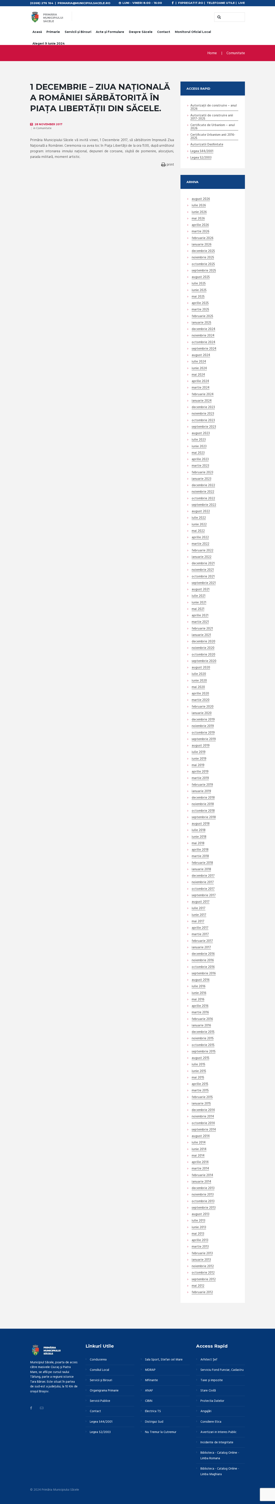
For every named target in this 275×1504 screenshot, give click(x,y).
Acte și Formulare (110, 32)
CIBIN (148, 1401)
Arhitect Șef (208, 1359)
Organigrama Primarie (104, 1390)
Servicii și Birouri (78, 32)
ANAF (149, 1390)
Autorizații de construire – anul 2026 (213, 107)
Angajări (205, 1411)
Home (212, 53)
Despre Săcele (141, 32)
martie (200, 231)
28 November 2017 (48, 124)
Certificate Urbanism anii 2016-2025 (212, 136)
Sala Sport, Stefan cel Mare (164, 1359)
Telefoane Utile (221, 3)
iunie (199, 212)
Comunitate (235, 53)
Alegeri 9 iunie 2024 (48, 43)
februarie (202, 238)
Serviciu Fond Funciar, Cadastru (222, 1370)
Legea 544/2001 (201, 151)
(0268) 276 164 (41, 3)
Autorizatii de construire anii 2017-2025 (211, 117)
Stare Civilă (208, 1390)
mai (198, 219)
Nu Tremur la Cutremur (160, 1432)
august (201, 199)
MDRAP (150, 1370)
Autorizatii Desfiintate (206, 145)
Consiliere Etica (210, 1421)
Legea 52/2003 (200, 158)
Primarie (53, 32)
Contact (163, 32)
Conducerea (98, 1359)
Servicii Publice (100, 1401)
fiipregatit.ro (190, 3)
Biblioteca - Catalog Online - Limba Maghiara (219, 1471)
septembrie (204, 271)
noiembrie (203, 257)
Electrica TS (153, 1411)
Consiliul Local (99, 1370)
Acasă (37, 32)
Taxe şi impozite (211, 1380)
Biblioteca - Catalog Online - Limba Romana (219, 1455)
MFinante (151, 1380)
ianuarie (201, 245)
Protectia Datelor (212, 1401)
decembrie (203, 251)
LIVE (241, 3)
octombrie (203, 264)
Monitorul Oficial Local (193, 32)
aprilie (200, 225)
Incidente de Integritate (216, 1442)
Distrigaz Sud (154, 1421)
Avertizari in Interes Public (218, 1432)
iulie (199, 205)
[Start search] (218, 17)
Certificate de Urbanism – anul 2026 (212, 127)
